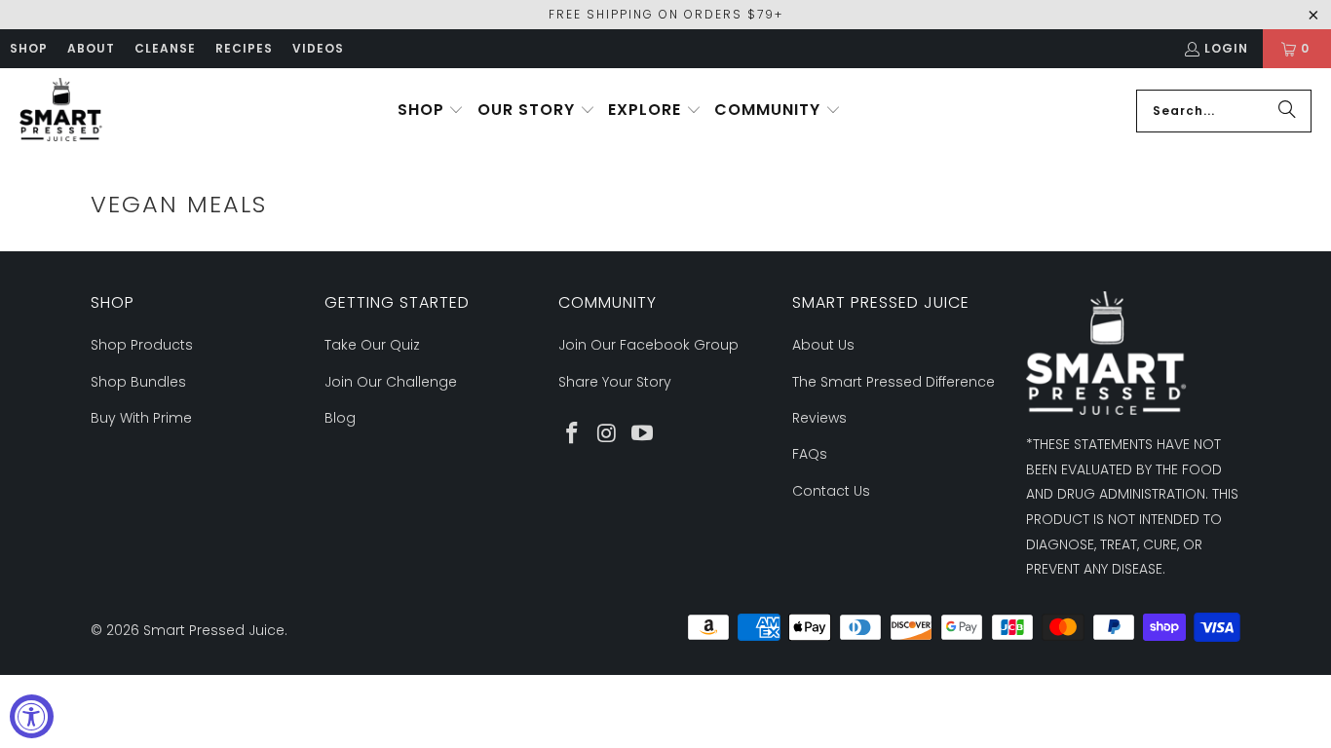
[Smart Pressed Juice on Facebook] (573, 434)
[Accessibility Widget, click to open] (32, 716)
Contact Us (831, 491)
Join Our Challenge (390, 382)
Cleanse (165, 48)
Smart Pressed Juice (214, 630)
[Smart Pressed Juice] (60, 111)
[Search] (1287, 111)
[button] (431, 111)
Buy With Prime (141, 418)
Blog (340, 418)
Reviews (819, 418)
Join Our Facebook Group (648, 345)
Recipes (244, 48)
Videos (318, 48)
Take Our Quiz (372, 345)
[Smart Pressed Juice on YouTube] (642, 434)
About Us (823, 345)
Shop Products (142, 345)
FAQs (809, 454)
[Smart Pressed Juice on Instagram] (608, 434)
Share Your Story (614, 382)
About (91, 48)
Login (1226, 48)
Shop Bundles (138, 382)
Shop (29, 48)
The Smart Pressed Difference (893, 382)
